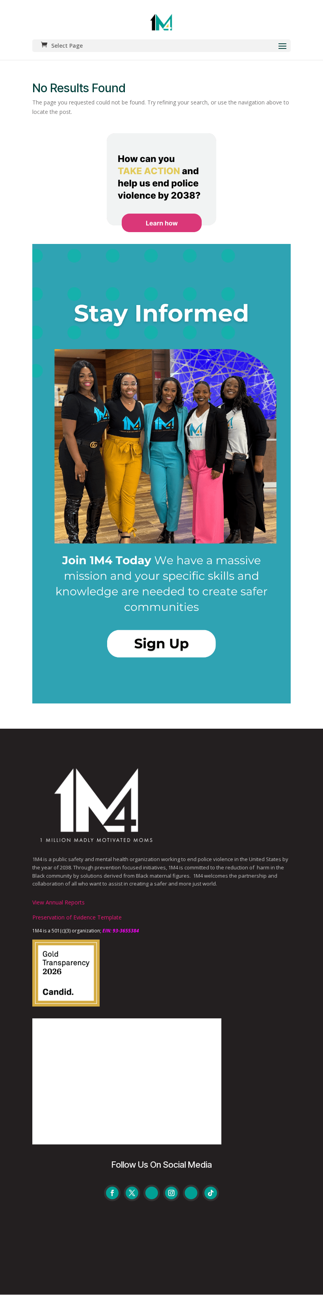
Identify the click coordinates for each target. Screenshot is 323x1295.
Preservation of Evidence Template (77, 917)
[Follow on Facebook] (112, 1193)
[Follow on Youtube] (151, 1193)
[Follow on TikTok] (210, 1193)
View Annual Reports (58, 902)
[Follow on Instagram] (171, 1193)
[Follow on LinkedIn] (191, 1193)
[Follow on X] (132, 1193)
